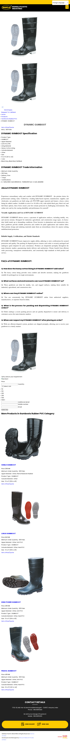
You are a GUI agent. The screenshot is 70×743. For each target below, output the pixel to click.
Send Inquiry (8, 110)
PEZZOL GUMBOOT (8, 671)
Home (3, 114)
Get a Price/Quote (7, 127)
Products (4, 117)
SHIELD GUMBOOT (8, 465)
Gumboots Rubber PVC (9, 119)
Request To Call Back (8, 112)
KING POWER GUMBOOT (11, 602)
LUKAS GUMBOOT (8, 533)
